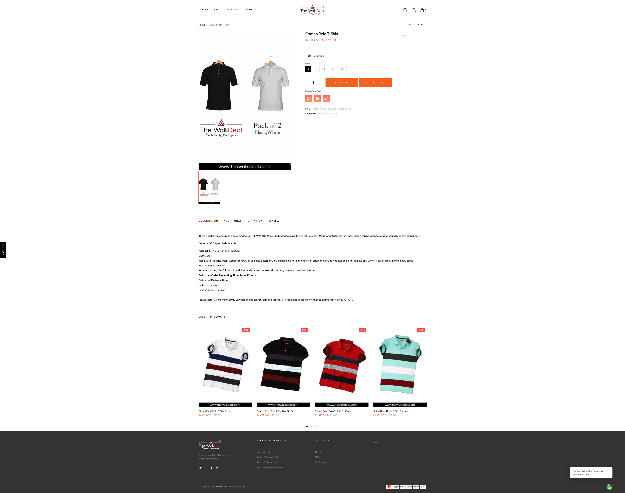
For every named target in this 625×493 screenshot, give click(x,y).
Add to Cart (375, 82)
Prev (411, 25)
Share (3, 251)
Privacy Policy (263, 452)
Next (421, 25)
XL (333, 69)
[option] (245, 101)
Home (204, 9)
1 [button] (307, 426)
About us (319, 452)
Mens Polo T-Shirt (328, 113)
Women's (232, 9)
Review (274, 220)
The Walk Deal (221, 486)
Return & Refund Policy (268, 457)
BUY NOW (342, 82)
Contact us (320, 462)
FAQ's (317, 457)
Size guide (318, 55)
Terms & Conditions (267, 462)
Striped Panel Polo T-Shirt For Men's (217, 411)
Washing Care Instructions (270, 466)
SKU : (308, 108)
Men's (217, 9)
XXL (343, 69)
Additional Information (243, 220)
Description (208, 220)
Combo (248, 9)
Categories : (311, 113)
